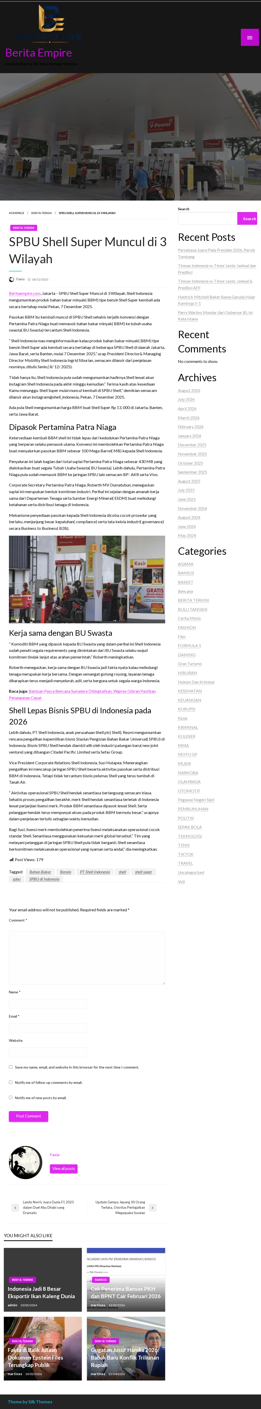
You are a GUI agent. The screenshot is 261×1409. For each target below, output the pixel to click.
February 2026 (191, 426)
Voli (181, 881)
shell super (143, 871)
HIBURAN (187, 672)
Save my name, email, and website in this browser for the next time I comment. (77, 1067)
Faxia (20, 279)
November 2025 (192, 453)
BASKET (185, 582)
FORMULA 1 (189, 645)
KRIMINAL (188, 727)
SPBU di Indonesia (44, 878)
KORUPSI (186, 708)
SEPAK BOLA (190, 826)
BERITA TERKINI (41, 213)
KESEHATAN (190, 690)
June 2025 (187, 499)
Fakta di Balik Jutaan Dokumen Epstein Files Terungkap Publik (35, 1357)
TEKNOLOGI (190, 836)
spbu (16, 878)
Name (15, 992)
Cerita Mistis (189, 618)
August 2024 (189, 517)
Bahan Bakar (40, 871)
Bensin (65, 871)
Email (14, 1016)
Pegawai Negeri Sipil (196, 799)
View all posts (64, 1168)
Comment (18, 920)
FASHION (187, 627)
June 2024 (187, 526)
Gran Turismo (190, 663)
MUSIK (184, 763)
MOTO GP (187, 754)
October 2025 (190, 462)
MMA (183, 745)
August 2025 (189, 481)
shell (122, 871)
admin (13, 1305)
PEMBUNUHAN (193, 808)
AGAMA (185, 563)
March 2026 (189, 417)
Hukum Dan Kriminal (196, 681)
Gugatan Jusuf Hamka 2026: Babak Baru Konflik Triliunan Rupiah (125, 1357)
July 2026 (186, 399)
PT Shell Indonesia (95, 871)
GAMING (186, 654)
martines (98, 1305)
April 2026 (187, 408)
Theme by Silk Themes (30, 1401)
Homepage (16, 213)
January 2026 (189, 435)
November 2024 (192, 508)
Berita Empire (38, 52)
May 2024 (187, 535)
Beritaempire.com (25, 293)
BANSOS (101, 1279)
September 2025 (192, 471)
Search (183, 209)
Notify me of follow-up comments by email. (48, 1082)
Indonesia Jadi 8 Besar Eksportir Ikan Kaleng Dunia (41, 1292)
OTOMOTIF (189, 790)
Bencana (185, 591)
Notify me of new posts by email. (41, 1098)
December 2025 (192, 444)
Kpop (183, 718)
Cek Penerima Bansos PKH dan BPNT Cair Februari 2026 (126, 1292)
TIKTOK (185, 854)
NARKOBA (188, 772)
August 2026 (189, 390)
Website (16, 1040)
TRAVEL (185, 863)
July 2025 (186, 490)
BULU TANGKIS (192, 609)
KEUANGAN (189, 699)
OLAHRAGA (189, 781)
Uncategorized (191, 872)
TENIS (184, 844)
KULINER (186, 736)
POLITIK (186, 817)
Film (182, 636)
